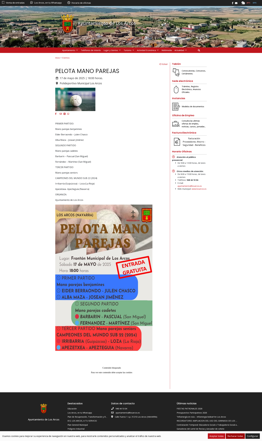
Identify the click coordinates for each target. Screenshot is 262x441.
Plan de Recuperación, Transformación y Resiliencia (91, 416)
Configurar (252, 436)
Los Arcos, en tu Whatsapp (80, 412)
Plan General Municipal (78, 425)
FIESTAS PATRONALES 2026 (189, 408)
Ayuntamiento (68, 50)
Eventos (66, 57)
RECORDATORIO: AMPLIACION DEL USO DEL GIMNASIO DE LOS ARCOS (209, 420)
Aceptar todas (216, 436)
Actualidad (179, 50)
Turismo (127, 50)
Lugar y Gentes (111, 50)
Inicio (57, 57)
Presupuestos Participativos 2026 (192, 412)
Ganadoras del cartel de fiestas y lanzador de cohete (200, 428)
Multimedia (167, 50)
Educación (72, 408)
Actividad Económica (146, 50)
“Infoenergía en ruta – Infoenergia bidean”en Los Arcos (201, 416)
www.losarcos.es (199, 189)
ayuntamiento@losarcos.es (190, 186)
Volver (164, 64)
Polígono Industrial (76, 428)
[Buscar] (200, 50)
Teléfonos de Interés (91, 50)
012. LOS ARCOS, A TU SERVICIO (82, 420)
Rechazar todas (235, 436)
